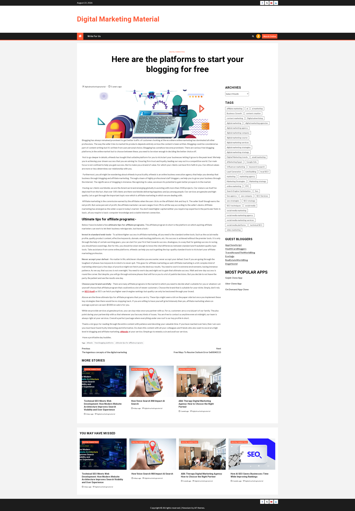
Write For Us (94, 36)
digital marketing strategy (238, 152)
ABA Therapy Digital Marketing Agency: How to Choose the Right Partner (196, 404)
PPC (247, 186)
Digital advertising (255, 118)
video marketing (234, 230)
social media (250, 205)
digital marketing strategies (239, 147)
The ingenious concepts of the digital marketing (104, 350)
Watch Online (269, 36)
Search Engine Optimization (239, 191)
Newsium (186, 507)
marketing (231, 176)
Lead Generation (234, 171)
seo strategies (233, 201)
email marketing (259, 157)
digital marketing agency (237, 128)
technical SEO (256, 225)
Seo (256, 191)
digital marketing (234, 123)
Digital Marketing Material (118, 19)
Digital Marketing (177, 52)
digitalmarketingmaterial (95, 86)
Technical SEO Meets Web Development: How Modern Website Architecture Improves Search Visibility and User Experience (102, 478)
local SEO (264, 171)
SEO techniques (234, 205)
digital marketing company (238, 133)
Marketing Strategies (236, 181)
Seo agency (232, 196)
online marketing (234, 186)
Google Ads (251, 162)
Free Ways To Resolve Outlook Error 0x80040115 (197, 350)
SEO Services (262, 196)
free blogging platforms (104, 343)
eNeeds (90, 343)
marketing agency (247, 176)
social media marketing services (240, 220)
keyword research (257, 167)
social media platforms (236, 225)
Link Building (250, 171)
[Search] (253, 36)
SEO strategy (249, 201)
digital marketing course (237, 137)
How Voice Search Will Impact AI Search (152, 473)
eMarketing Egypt (234, 162)
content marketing (235, 118)
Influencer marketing (236, 167)
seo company (246, 196)
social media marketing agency (240, 215)
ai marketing (257, 108)
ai (247, 108)
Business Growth (234, 113)
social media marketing (236, 210)
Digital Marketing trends (237, 157)
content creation (253, 113)
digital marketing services (238, 142)
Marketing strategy (257, 181)
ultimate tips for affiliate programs (129, 343)
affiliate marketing (234, 108)
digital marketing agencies (256, 123)
